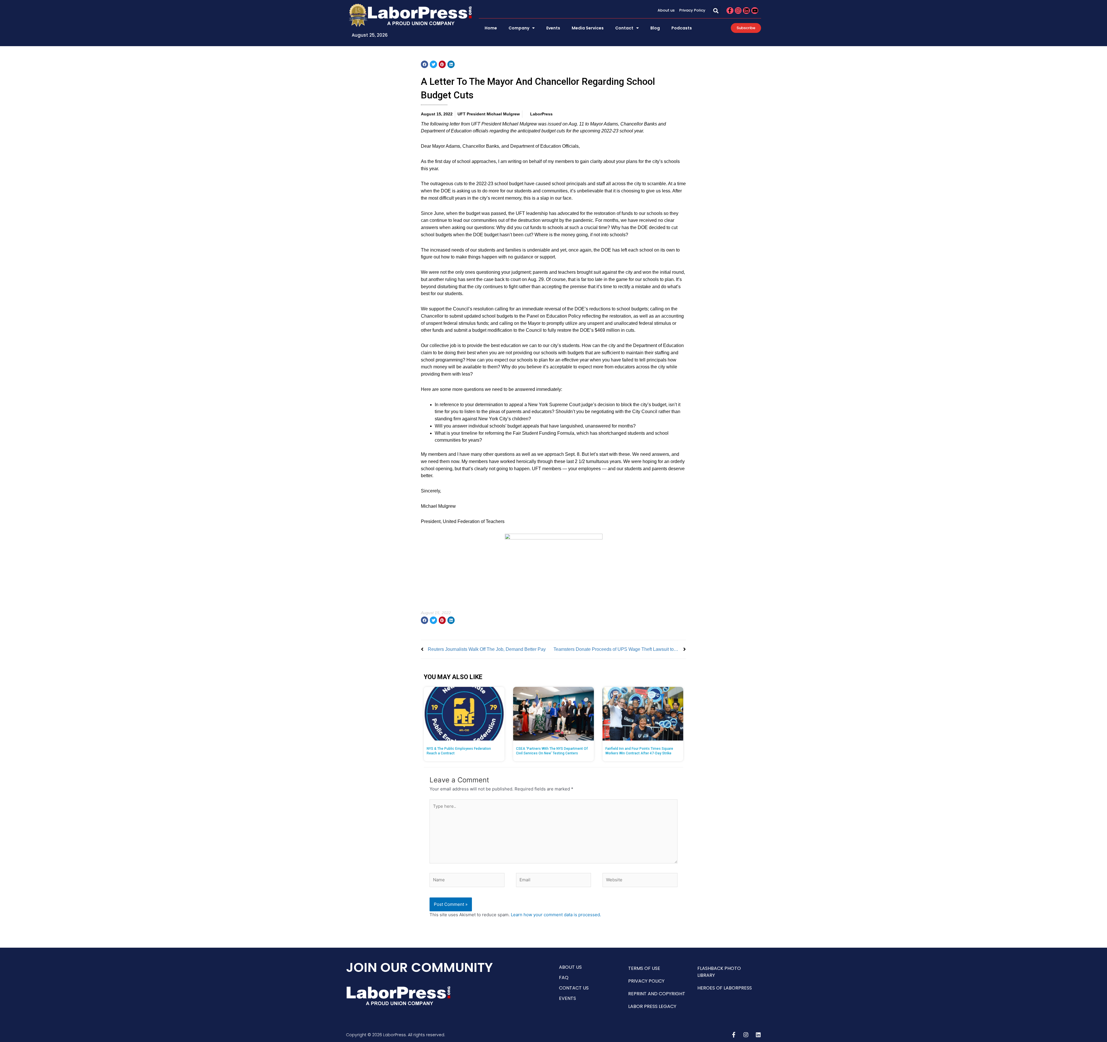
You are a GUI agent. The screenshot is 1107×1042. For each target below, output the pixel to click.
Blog (655, 28)
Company (519, 28)
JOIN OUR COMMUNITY (419, 967)
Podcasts (681, 28)
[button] (716, 10)
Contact (624, 28)
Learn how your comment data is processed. (556, 914)
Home (491, 28)
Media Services (588, 28)
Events (553, 28)
